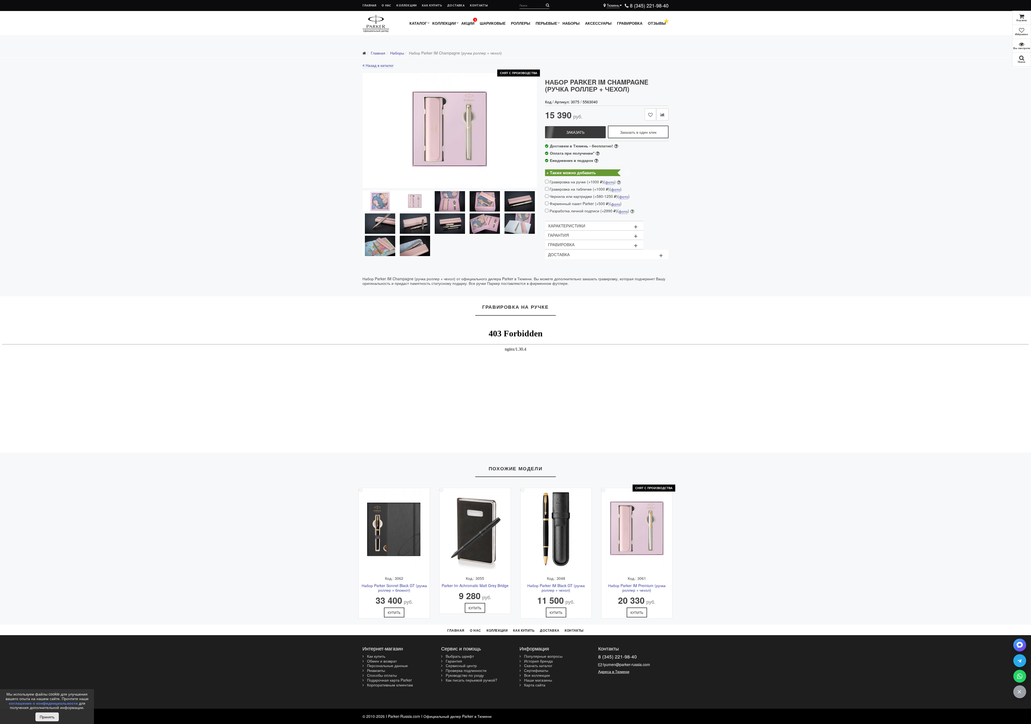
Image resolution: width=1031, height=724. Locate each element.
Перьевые (546, 23)
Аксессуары (598, 23)
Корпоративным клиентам (389, 685)
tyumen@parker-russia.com (626, 664)
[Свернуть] (1019, 691)
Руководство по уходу (464, 675)
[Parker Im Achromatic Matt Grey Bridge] (475, 529)
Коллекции (406, 5)
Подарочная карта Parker (389, 680)
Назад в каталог (379, 65)
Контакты (479, 5)
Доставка (455, 5)
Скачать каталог (537, 665)
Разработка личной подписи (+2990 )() (589, 211)
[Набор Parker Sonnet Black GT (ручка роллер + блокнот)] (394, 529)
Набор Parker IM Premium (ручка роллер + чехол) (637, 588)
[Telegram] (1019, 660)
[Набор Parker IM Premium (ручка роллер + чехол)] (636, 529)
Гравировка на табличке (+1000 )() (585, 189)
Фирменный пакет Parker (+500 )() (585, 203)
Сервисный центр (461, 665)
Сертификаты (535, 670)
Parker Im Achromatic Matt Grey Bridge (475, 585)
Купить (394, 612)
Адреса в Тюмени (613, 671)
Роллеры (520, 23)
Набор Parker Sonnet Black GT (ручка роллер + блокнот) (394, 588)
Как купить (432, 5)
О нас (386, 5)
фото (609, 182)
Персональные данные (387, 665)
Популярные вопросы (542, 656)
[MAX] (1019, 645)
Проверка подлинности (466, 670)
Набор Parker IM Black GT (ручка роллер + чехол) (556, 588)
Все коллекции (536, 675)
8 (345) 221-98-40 (649, 5)
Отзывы (657, 23)
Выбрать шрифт (459, 656)
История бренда (538, 661)
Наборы (571, 23)
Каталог (418, 23)
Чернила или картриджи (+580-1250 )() (589, 196)
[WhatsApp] (1019, 676)
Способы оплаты (381, 675)
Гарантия (453, 661)
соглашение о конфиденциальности (43, 703)
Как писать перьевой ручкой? (471, 680)
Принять (47, 716)
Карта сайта (534, 685)
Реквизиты (375, 670)
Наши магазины (537, 680)
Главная (369, 5)
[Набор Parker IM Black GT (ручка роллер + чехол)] (556, 529)
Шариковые (493, 23)
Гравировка (629, 23)
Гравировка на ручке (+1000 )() (582, 182)
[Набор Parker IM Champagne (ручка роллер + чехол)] (449, 130)
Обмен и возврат (381, 661)
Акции (467, 23)
